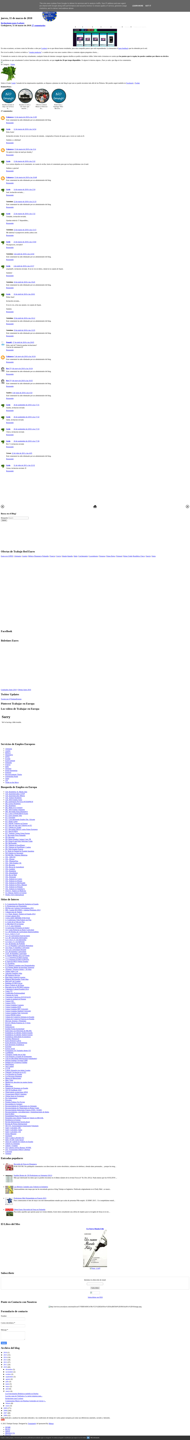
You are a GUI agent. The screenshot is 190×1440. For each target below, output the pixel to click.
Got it (148, 6)
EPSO (7, 757)
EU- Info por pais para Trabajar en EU (18, 825)
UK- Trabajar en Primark (14, 887)
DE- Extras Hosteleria (13, 804)
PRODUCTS (10, 1433)
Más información (94, 1437)
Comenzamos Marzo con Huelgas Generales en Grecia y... (25, 1401)
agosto (8, 1379)
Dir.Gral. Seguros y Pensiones (15, 1021)
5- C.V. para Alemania (13, 926)
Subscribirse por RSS (95, 1297)
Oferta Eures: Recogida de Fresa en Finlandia (29, 1209)
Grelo (13, 83)
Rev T (8, 368)
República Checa (139, 556)
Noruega (102, 556)
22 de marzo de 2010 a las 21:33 (25, 201)
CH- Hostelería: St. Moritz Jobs (16, 792)
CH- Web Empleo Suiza (13, 800)
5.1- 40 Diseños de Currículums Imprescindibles (22, 932)
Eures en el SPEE (7, 556)
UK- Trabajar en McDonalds (15, 883)
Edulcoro (8, 1025)
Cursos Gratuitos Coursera (14, 1005)
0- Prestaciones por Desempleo (16, 906)
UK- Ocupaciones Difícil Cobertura (17, 1150)
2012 (5, 1362)
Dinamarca (38, 556)
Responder (10, 123)
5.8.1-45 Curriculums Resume (15, 950)
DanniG (9, 342)
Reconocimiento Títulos (13, 774)
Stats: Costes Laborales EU (14, 1138)
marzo (8, 1391)
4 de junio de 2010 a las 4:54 (22, 393)
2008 (5, 1411)
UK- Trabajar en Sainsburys (15, 889)
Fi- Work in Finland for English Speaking (19, 851)
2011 (5, 1365)
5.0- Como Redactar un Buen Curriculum (19, 930)
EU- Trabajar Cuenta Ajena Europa (17, 833)
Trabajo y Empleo (11, 1146)
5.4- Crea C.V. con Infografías (15, 940)
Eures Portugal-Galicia (13, 1041)
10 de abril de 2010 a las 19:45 (24, 282)
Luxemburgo (93, 556)
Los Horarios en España (13, 1074)
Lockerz (44, 48)
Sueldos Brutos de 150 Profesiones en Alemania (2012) (33, 1175)
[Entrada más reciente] (2, 507)
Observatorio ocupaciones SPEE (16, 1092)
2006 (5, 1415)
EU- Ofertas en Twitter (13, 827)
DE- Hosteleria (10, 806)
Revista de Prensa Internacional (16, 1124)
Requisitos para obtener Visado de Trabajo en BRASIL (24, 1118)
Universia (8, 1151)
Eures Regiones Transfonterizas (16, 1043)
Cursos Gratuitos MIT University (16, 1009)
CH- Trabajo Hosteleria (13, 798)
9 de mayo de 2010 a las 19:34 (22, 368)
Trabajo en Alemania (12, 1144)
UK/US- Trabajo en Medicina (15, 891)
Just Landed (9, 1066)
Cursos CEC (9, 1001)
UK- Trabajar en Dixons (13, 881)
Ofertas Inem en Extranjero (14, 1096)
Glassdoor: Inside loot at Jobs (15, 1054)
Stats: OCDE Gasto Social (14, 1140)
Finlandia (45, 556)
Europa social (10, 1049)
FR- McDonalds (11, 843)
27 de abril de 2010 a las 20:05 (23, 342)
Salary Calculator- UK (13, 1132)
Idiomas (127, 27)
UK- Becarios (10, 865)
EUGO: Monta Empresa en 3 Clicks (17, 1023)
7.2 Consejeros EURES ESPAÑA (17, 959)
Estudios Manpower (12, 1039)
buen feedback (123, 48)
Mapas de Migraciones (13, 1078)
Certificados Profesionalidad (15, 993)
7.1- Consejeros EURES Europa (16, 957)
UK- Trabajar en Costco (13, 879)
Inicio (80, 27)
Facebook (129, 83)
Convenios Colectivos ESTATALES (18, 997)
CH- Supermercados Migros (15, 796)
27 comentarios (38, 25)
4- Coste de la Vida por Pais (15, 922)
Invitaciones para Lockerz (12, 23)
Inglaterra (88, 27)
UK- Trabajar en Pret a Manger (16, 885)
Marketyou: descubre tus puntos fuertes (18, 1082)
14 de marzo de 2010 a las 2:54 (24, 189)
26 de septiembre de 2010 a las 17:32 (26, 417)
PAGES (8, 1435)
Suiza (154, 556)
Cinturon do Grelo (11, 995)
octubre (8, 1374)
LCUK (7, 1068)
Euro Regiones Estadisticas (14, 1045)
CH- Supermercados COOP (15, 794)
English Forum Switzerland (14, 1029)
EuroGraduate (10, 761)
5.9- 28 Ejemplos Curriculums (15, 952)
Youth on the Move (12, 782)
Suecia (148, 556)
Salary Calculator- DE (13, 1128)
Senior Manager (10, 1134)
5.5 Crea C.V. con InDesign (15, 942)
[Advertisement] (95, 536)
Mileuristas (9, 1086)
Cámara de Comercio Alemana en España (19, 1017)
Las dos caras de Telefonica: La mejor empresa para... (23, 1396)
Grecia (58, 556)
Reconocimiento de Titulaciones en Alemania (21, 1106)
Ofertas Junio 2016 (24, 690)
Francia (97, 27)
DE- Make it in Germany (14, 808)
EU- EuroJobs (10, 817)
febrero (8, 1403)
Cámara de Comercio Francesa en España (19, 1019)
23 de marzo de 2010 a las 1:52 (24, 214)
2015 (5, 1355)
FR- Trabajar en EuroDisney (15, 845)
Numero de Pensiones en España (16, 1088)
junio (8, 1384)
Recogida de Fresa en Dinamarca (25, 1164)
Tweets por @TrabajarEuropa (11, 699)
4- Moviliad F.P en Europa (14, 924)
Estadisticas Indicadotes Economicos (18, 1037)
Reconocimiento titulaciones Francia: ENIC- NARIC (23, 1110)
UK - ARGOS (10, 857)
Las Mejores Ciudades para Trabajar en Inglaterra (31, 1187)
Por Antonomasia (11, 1098)
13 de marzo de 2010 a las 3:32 (24, 161)
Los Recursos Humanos (13, 1076)
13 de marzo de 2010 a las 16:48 (25, 177)
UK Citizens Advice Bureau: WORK (18, 1148)
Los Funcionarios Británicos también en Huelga (21, 1394)
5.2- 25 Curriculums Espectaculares (17, 936)
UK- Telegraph (10, 877)
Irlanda (64, 556)
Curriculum (117, 27)
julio (7, 1381)
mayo (8, 1386)
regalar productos (35, 52)
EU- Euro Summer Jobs (13, 815)
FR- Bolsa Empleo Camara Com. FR (18, 839)
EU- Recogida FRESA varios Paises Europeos (21, 829)
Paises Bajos (110, 556)
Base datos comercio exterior (15, 977)
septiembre (10, 1377)
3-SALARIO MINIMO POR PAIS (17, 918)
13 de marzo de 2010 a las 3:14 (25, 149)
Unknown (10, 117)
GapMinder (9, 1052)
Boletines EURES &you (13, 983)
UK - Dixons (9, 859)
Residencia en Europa (12, 1120)
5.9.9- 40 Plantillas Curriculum (16, 954)
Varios (12, 64)
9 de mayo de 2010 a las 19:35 (22, 381)
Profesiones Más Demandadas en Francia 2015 (30, 1198)
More (3, 1420)
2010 (5, 1367)
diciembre (9, 1369)
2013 (5, 1360)
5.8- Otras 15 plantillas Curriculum (17, 948)
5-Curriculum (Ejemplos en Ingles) (17, 928)
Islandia (70, 556)
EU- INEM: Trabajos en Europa (16, 823)
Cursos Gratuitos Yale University (16, 1013)
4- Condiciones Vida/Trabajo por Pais (18, 920)
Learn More (137, 6)
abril (7, 1389)
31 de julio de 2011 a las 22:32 (24, 465)
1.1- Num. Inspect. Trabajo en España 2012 (20, 914)
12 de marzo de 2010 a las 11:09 (25, 117)
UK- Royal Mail (11, 875)
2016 (5, 1352)
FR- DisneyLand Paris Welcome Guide (19, 841)
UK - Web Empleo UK (13, 863)
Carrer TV (9, 991)
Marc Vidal (9, 1080)
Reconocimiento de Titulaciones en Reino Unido (22, 1108)
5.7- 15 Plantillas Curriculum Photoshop (19, 946)
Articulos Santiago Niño (13, 973)
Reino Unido (127, 556)
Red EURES (9, 1114)
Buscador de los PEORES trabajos (17, 987)
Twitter (137, 83)
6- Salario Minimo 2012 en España (17, 955)
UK (6, 780)
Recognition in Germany (13, 1104)
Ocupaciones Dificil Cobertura (15, 1094)
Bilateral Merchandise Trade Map (16, 979)
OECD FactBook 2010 (13, 1090)
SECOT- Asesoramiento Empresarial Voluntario (21, 1126)
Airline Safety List (11, 971)
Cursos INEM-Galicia (13, 1015)
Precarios (8, 1100)
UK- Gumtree (10, 869)
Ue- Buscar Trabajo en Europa (15, 893)
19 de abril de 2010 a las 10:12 (24, 318)
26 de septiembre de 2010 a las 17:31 (26, 405)
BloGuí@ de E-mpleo (13, 981)
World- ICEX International (14, 895)
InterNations (9, 1064)
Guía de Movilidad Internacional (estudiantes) (21, 1058)
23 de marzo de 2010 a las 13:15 (25, 230)
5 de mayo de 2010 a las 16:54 (25, 356)
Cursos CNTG (10, 1003)
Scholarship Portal (11, 776)
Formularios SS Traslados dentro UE (18, 1051)
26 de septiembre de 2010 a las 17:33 (26, 429)
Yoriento (8, 1153)
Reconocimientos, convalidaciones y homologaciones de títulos (27, 1112)
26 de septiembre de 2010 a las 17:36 (26, 441)
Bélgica (31, 556)
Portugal (119, 556)
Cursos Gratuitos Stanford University (18, 1011)
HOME (8, 1427)
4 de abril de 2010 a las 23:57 (24, 266)
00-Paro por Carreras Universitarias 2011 (19, 908)
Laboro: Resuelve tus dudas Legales (17, 1070)
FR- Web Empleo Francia (14, 849)
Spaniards (8, 1136)
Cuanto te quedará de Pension (15, 999)
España (7, 759)
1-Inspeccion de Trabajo (13, 912)
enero (8, 1406)
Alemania (107, 27)
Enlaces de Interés (140, 27)
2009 (5, 1408)
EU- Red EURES (11, 831)
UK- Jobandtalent (11, 873)
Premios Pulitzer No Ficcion (15, 1102)
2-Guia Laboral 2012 (12, 916)
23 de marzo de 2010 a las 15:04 (25, 242)
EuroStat (8, 1047)
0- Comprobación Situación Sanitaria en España (21, 904)
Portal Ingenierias (11, 770)
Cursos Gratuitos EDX (13, 1007)
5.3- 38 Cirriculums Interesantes (16, 938)
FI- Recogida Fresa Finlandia (15, 835)
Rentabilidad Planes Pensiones (15, 1116)
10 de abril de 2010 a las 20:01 (24, 294)
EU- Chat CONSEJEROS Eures (16, 813)
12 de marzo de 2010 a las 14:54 (25, 129)
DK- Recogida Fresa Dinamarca (16, 812)
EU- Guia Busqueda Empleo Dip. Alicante (20, 819)
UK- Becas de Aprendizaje (14, 867)
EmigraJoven (9, 1027)
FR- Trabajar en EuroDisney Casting (18, 847)
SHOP (7, 1431)
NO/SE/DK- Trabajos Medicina (16, 855)
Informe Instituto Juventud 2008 (16, 1060)
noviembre (9, 1372)
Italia (75, 556)
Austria (24, 556)
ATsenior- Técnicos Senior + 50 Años (18, 969)
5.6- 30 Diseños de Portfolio (15, 944)
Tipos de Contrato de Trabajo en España (19, 1142)
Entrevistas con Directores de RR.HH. (18, 1031)
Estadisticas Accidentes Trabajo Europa (19, 1035)
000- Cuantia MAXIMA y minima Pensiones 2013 (22, 910)
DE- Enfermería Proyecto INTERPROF (19, 802)
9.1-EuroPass (10, 963)
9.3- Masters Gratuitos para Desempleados (20, 965)
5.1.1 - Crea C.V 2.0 (12, 934)
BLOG (7, 1429)
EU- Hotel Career (11, 821)
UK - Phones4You (11, 861)
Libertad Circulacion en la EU (15, 1072)
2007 (5, 1413)
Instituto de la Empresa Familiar (16, 1062)
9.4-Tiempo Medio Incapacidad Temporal (19, 967)
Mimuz (51, 1423)
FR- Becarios (10, 837)
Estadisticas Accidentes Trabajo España (19, 1033)
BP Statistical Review (12, 975)
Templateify (32, 1423)
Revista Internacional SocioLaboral (17, 1122)
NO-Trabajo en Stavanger (14, 853)
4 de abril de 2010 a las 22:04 (24, 254)
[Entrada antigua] (187, 507)
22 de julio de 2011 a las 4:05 (22, 453)
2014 (5, 1357)
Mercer (7, 1084)
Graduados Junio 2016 (9, 690)
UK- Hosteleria (10, 871)
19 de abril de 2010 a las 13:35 (24, 330)
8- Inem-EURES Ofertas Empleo (16, 961)
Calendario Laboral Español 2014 (17, 989)
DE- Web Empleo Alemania (15, 810)
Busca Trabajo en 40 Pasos (14, 985)
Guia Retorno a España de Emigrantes (18, 1056)
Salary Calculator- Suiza (13, 1130)
